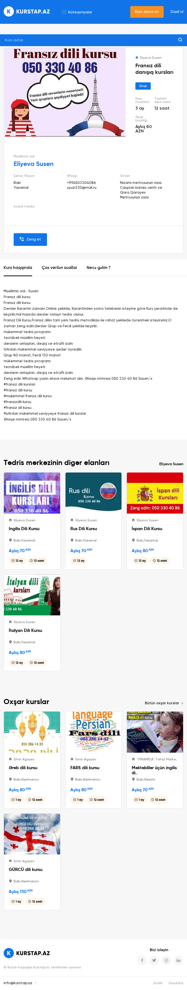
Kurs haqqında (18, 268)
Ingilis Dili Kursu (24, 528)
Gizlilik (158, 983)
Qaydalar (175, 983)
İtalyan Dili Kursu (25, 630)
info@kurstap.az (18, 983)
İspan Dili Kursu (147, 528)
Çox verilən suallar (59, 268)
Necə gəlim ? (99, 268)
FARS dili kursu (84, 767)
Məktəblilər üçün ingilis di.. (154, 770)
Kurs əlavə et (147, 12)
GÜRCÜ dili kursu (25, 869)
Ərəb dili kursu (23, 767)
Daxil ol (177, 12)
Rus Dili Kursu (83, 528)
